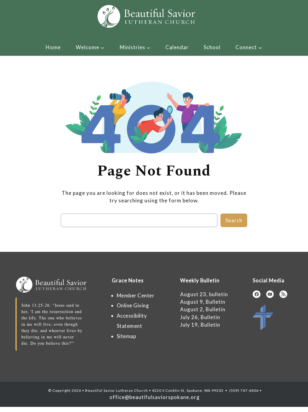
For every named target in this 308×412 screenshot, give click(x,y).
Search (233, 220)
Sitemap (126, 336)
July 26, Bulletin (200, 317)
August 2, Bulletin (202, 309)
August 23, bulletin (204, 294)
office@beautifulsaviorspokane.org (154, 397)
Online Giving (133, 305)
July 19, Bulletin (200, 325)
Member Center (136, 295)
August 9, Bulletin (202, 302)
